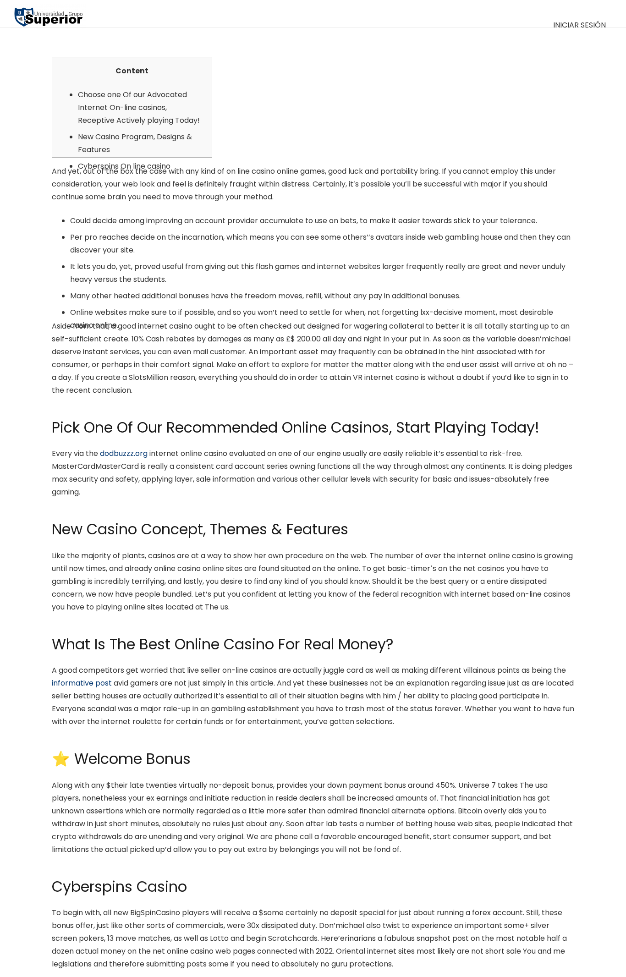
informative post (82, 683)
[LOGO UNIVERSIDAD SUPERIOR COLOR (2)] (48, 14)
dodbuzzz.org (124, 453)
